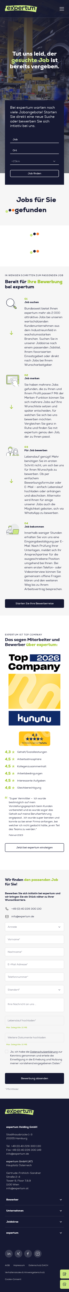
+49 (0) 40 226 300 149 (26, 1150)
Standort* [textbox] (14, 989)
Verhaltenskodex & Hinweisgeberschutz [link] (25, 1272)
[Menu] (62, 8)
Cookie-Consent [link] (13, 1279)
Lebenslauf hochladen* (22, 1020)
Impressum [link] (19, 1265)
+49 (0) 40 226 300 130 (26, 909)
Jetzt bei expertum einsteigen (34, 847)
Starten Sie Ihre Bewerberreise (35, 603)
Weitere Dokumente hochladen (27, 1037)
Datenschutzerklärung (44, 1052)
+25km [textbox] (15, 161)
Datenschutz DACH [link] (38, 1265)
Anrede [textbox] (12, 927)
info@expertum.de (22, 916)
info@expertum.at (17, 1188)
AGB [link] (7, 1265)
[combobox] (34, 161)
